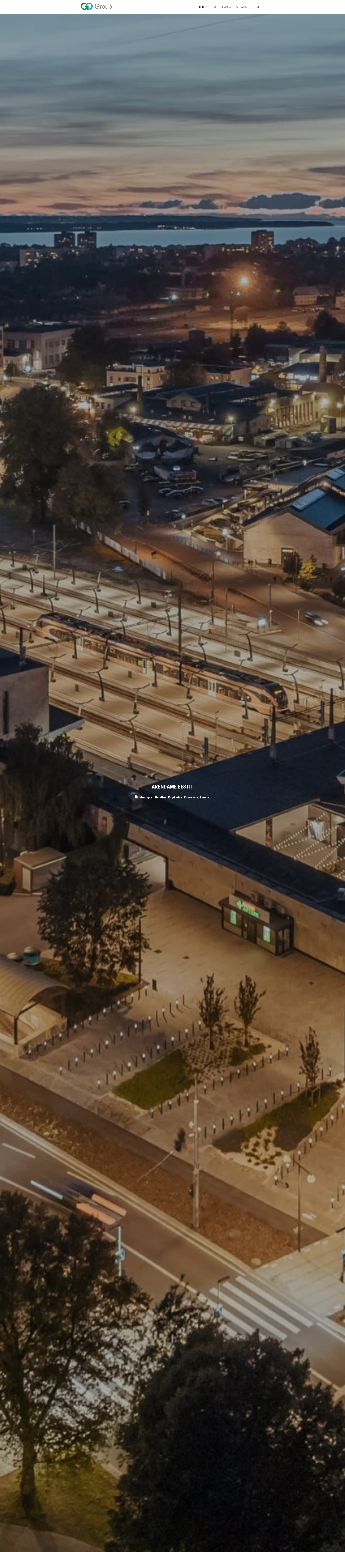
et (258, 7)
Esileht (203, 7)
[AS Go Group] (117, 7)
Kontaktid (241, 7)
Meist (215, 7)
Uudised (226, 7)
